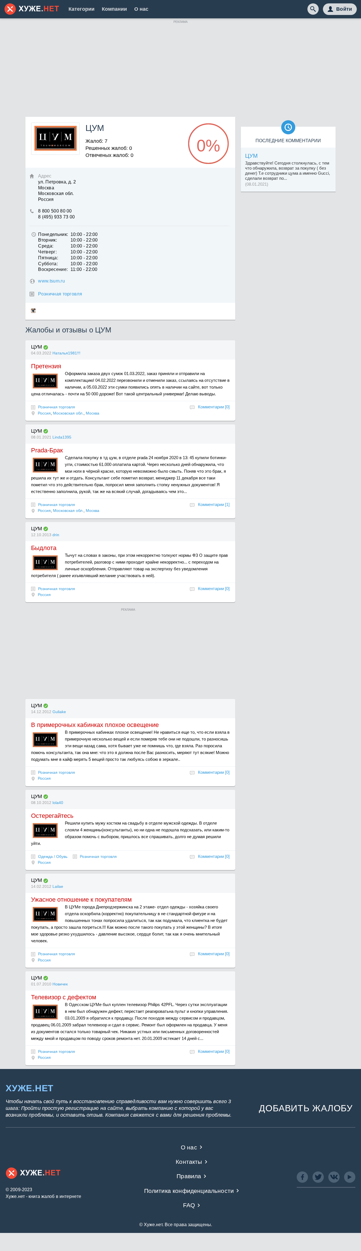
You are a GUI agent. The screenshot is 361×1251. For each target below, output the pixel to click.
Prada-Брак (47, 450)
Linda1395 (61, 437)
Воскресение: (53, 269)
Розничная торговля (60, 294)
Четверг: (47, 251)
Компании (114, 9)
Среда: (45, 246)
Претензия (46, 366)
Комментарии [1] (214, 504)
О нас (141, 9)
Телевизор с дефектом (63, 997)
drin (55, 535)
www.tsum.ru (51, 281)
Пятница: (48, 257)
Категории (81, 9)
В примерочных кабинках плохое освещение (95, 724)
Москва (92, 413)
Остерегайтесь (52, 815)
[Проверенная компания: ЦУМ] (45, 347)
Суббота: (48, 263)
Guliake (59, 711)
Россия (44, 413)
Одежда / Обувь (52, 856)
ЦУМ (36, 347)
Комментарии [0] (214, 406)
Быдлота (43, 547)
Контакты (189, 1161)
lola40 (57, 802)
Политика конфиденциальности (189, 1191)
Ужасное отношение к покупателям (81, 899)
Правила (189, 1176)
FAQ (189, 1205)
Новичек (60, 984)
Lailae (57, 886)
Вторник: (47, 240)
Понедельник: (53, 234)
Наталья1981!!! (66, 353)
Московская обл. (68, 413)
